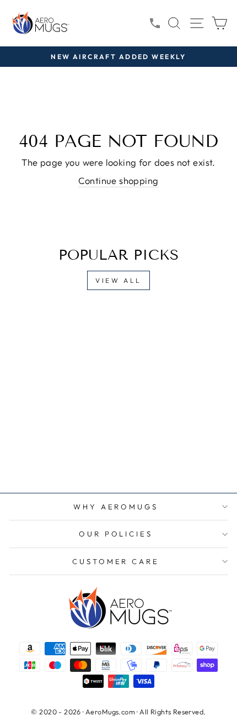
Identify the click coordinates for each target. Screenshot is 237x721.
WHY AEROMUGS (116, 506)
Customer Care (116, 561)
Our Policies (116, 533)
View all (118, 280)
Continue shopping (118, 180)
